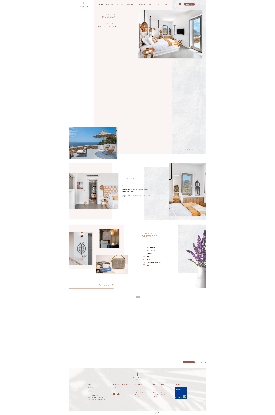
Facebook (114, 394)
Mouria (155, 396)
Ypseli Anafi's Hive (84, 5)
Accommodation (141, 4)
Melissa (163, 394)
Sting (154, 392)
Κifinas (163, 388)
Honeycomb (156, 390)
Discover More (189, 149)
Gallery (158, 4)
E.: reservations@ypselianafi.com (97, 399)
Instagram (118, 394)
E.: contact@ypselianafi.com (95, 397)
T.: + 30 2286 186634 (93, 395)
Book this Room (129, 201)
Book (189, 4)
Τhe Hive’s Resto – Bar (127, 4)
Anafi (150, 4)
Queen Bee (155, 388)
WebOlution (158, 412)
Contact (166, 4)
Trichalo (155, 394)
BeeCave (188, 362)
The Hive (100, 4)
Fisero (163, 390)
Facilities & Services (112, 4)
